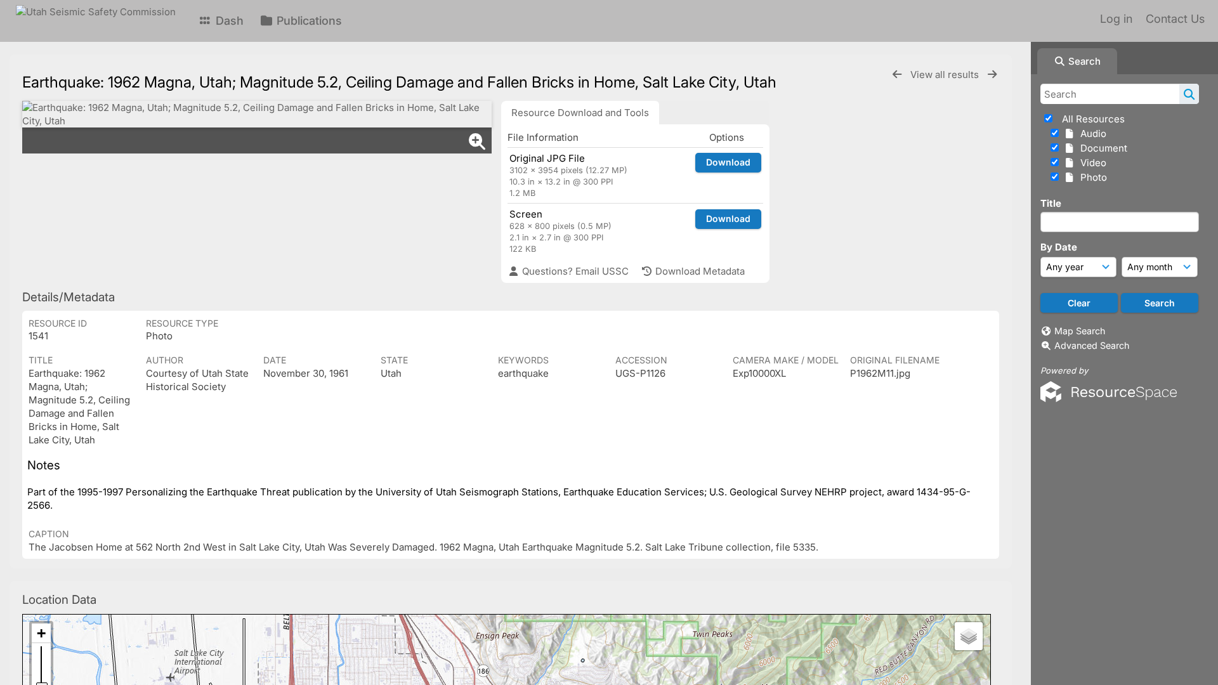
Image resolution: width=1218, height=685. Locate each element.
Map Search (1079, 330)
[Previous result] (897, 74)
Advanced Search (1091, 345)
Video (1090, 163)
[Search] (1189, 94)
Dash (228, 20)
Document (1101, 148)
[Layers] (969, 636)
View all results (945, 74)
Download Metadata (699, 271)
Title (1050, 203)
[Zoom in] (41, 633)
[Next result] (992, 74)
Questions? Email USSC (574, 271)
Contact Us (1175, 18)
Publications (307, 20)
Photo (1091, 177)
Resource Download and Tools (580, 113)
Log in (1116, 18)
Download (728, 162)
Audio (1090, 133)
